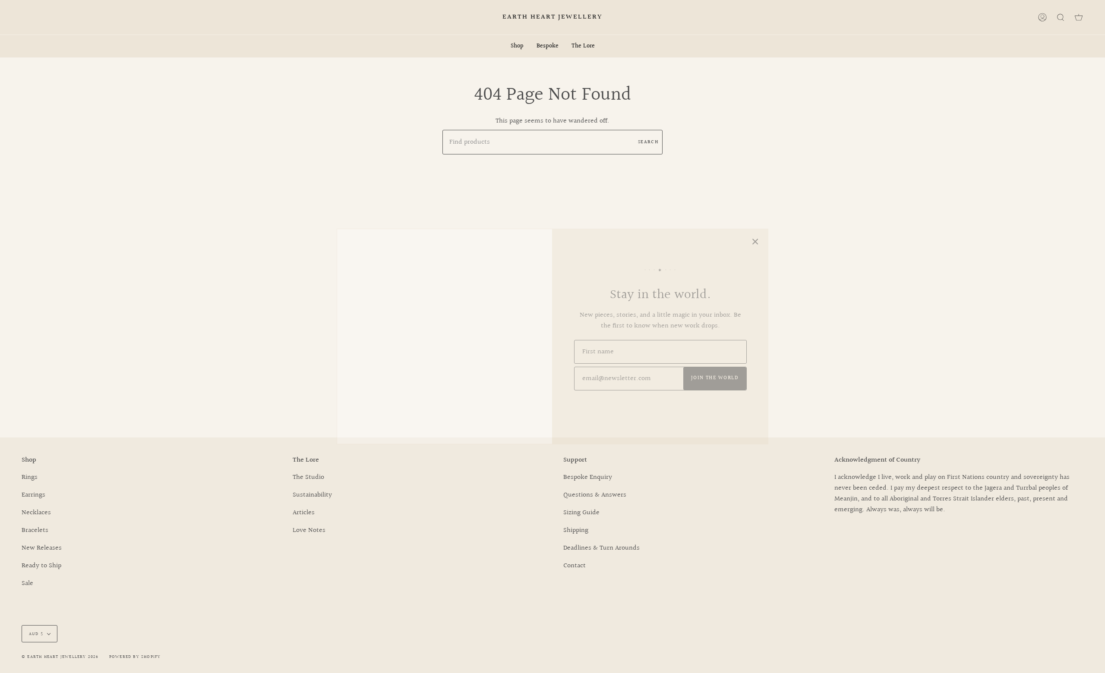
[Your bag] (1079, 17)
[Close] (755, 241)
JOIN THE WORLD (715, 378)
